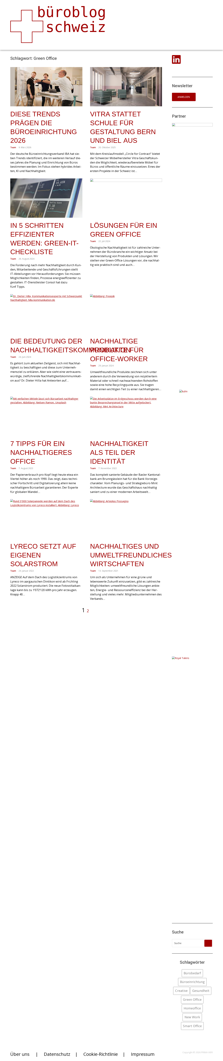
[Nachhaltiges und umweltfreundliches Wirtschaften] (126, 519)
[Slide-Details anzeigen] (192, 253)
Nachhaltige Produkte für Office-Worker (119, 349)
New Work (192, 1017)
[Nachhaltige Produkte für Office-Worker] (126, 314)
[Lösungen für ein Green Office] (126, 198)
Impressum (143, 1054)
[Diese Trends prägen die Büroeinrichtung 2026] (46, 86)
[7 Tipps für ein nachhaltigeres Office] (46, 416)
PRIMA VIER (207, 1052)
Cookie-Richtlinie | (104, 1054)
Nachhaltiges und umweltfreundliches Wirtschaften (131, 555)
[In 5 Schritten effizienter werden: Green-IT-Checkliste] (46, 198)
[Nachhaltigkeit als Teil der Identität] (126, 416)
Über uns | (24, 1054)
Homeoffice (192, 1008)
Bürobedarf (192, 973)
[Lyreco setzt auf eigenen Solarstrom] (46, 519)
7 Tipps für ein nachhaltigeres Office (41, 452)
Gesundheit (200, 991)
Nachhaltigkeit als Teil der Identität (119, 452)
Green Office (192, 999)
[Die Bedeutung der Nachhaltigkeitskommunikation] (46, 314)
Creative (181, 991)
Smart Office (192, 1026)
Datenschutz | (61, 1054)
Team (13, 147)
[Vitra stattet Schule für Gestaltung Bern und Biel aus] (126, 86)
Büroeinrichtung (192, 982)
